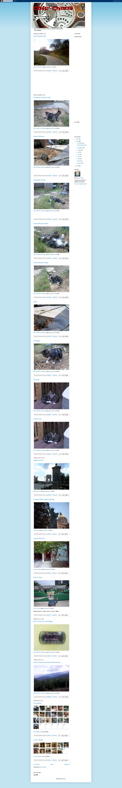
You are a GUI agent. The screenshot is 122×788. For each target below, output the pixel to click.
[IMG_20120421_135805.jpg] (36, 709)
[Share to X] (65, 71)
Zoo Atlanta (37, 703)
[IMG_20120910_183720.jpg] (51, 126)
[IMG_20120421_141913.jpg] (42, 721)
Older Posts (67, 764)
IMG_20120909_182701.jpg (39, 410)
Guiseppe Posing (39, 180)
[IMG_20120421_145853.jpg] (60, 709)
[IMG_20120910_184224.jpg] (51, 165)
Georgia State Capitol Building (43, 499)
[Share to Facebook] (66, 71)
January (79, 163)
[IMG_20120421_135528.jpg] (42, 709)
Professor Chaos (80, 178)
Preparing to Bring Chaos (42, 97)
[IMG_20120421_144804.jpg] (54, 721)
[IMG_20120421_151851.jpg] (36, 715)
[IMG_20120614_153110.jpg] (51, 691)
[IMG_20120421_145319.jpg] (60, 721)
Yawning (36, 379)
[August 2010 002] (51, 567)
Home (52, 764)
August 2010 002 (39, 538)
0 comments (54, 70)
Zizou (35, 302)
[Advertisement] (51, 83)
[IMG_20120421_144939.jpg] (66, 709)
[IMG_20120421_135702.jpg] (36, 727)
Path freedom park (39, 36)
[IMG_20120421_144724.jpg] (54, 709)
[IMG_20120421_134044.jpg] (36, 721)
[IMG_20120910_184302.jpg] (51, 253)
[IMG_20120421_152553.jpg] (42, 715)
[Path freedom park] (51, 65)
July (78, 152)
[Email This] (62, 71)
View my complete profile (80, 183)
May (78, 156)
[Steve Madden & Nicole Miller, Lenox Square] (48, 751)
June (78, 154)
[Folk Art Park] (51, 606)
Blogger (64, 778)
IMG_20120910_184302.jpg (39, 254)
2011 (77, 166)
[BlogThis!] (63, 71)
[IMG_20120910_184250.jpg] (51, 331)
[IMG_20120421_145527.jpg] (60, 715)
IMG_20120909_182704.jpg (39, 450)
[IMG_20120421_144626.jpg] (48, 721)
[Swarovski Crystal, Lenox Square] (36, 751)
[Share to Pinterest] (67, 71)
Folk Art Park (37, 577)
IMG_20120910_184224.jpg (39, 167)
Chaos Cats (37, 419)
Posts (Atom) (43, 767)
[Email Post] (60, 70)
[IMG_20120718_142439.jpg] (51, 650)
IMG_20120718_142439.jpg (42, 621)
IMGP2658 (35, 530)
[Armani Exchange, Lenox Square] (60, 751)
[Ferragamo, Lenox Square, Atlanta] (54, 745)
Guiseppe (36, 341)
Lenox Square (38, 740)
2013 (77, 139)
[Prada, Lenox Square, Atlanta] (48, 745)
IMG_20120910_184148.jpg (39, 371)
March (79, 161)
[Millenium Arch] (51, 489)
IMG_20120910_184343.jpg (39, 293)
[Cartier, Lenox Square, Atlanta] (42, 745)
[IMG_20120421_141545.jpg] (48, 709)
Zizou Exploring (38, 136)
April (78, 158)
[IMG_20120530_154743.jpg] (66, 745)
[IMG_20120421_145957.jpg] (66, 715)
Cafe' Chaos (53, 8)
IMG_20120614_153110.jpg (39, 693)
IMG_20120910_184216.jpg (39, 210)
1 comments (54, 132)
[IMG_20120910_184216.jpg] (51, 209)
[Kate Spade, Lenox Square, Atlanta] (54, 751)
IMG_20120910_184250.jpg (39, 332)
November (80, 143)
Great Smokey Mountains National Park (46, 662)
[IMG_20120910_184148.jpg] (51, 369)
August (79, 150)
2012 (77, 141)
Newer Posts (37, 764)
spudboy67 (49, 67)
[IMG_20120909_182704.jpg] (51, 448)
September (80, 147)
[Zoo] (48, 715)
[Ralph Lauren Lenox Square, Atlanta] (42, 751)
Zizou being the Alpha (40, 223)
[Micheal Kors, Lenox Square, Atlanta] (60, 745)
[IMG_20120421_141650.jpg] (66, 721)
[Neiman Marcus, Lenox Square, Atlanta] (36, 745)
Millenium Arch (38, 460)
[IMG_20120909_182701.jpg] (51, 409)
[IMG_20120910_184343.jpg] (51, 292)
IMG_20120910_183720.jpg (39, 128)
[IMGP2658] (51, 528)
